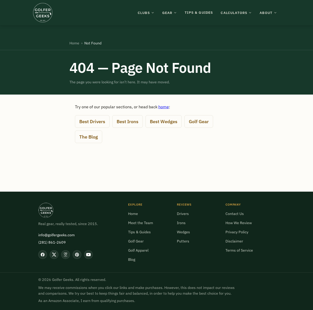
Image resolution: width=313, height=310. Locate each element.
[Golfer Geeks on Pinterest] (77, 254)
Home (74, 43)
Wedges (183, 232)
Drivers (183, 213)
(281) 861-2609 (52, 242)
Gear (167, 13)
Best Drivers (92, 121)
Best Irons (127, 121)
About (266, 13)
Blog (131, 259)
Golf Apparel (138, 250)
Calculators (234, 13)
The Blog (88, 137)
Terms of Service (239, 250)
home (163, 106)
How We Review (238, 222)
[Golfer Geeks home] (42, 12)
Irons (181, 222)
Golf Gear (199, 121)
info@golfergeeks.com (56, 235)
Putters (183, 241)
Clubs (144, 13)
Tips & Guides (199, 12)
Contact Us (234, 213)
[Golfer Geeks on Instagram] (65, 254)
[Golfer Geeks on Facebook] (42, 254)
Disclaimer (234, 241)
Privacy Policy (236, 232)
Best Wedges (163, 121)
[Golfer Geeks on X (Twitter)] (54, 254)
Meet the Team (140, 222)
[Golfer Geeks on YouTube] (88, 254)
